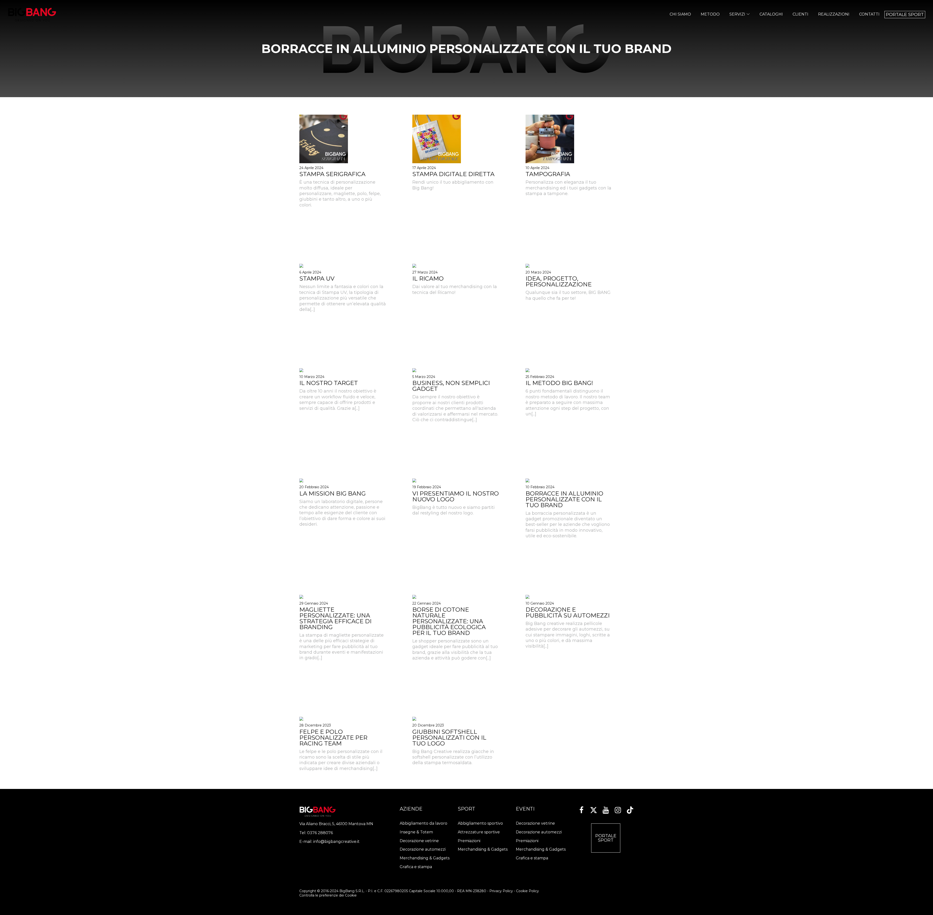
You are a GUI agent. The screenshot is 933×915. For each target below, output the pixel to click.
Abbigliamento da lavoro (423, 823)
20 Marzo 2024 (538, 272)
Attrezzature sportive (479, 832)
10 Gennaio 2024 (540, 603)
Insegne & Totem (416, 832)
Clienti (800, 14)
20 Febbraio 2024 (314, 487)
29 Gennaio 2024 (313, 603)
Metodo (710, 14)
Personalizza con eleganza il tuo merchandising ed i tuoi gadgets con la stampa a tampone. (568, 188)
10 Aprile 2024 (537, 168)
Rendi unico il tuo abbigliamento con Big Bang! (452, 185)
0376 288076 (320, 832)
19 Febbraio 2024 (426, 487)
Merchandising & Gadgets (424, 858)
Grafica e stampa (416, 866)
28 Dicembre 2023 (315, 725)
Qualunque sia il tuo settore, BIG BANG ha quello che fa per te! (568, 295)
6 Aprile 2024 (310, 272)
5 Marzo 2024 (423, 377)
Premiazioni (469, 840)
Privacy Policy (501, 891)
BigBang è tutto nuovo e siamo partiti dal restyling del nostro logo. (453, 510)
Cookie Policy (527, 891)
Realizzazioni (833, 14)
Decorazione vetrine (419, 840)
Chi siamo (680, 14)
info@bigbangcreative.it (336, 841)
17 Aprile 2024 (424, 168)
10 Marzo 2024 (311, 377)
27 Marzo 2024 (425, 272)
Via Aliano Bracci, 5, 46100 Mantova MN (336, 823)
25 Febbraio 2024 (540, 377)
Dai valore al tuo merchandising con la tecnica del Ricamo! (454, 289)
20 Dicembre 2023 (428, 725)
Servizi (737, 14)
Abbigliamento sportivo (480, 823)
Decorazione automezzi (423, 849)
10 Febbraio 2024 (540, 487)
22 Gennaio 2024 (426, 603)
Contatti (869, 14)
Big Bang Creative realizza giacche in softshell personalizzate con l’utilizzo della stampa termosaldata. (453, 757)
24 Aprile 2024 (311, 168)
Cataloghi (771, 14)
